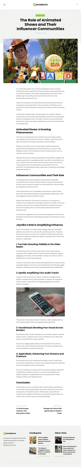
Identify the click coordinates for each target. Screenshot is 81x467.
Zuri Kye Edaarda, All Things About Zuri (69, 439)
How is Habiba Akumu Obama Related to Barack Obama (44, 440)
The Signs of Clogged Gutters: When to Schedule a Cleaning (44, 451)
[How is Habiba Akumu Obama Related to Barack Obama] (32, 440)
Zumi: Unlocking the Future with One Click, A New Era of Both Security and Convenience (69, 450)
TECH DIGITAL (40, 15)
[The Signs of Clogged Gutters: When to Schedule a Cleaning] (32, 451)
